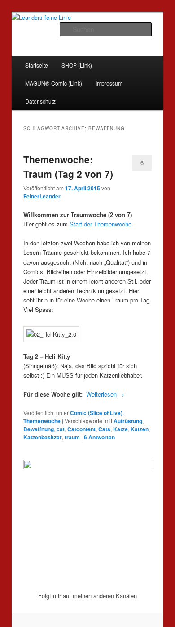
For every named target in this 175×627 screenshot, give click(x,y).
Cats (104, 429)
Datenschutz (40, 101)
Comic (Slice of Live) (96, 413)
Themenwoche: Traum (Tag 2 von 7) (68, 166)
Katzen (140, 429)
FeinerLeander (42, 196)
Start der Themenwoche (100, 224)
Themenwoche (42, 421)
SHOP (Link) (76, 65)
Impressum (109, 83)
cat (61, 429)
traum (72, 437)
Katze (120, 429)
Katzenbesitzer (42, 437)
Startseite (36, 65)
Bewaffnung (38, 429)
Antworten (99, 437)
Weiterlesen (105, 394)
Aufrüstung (128, 421)
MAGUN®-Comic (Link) (53, 83)
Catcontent (81, 429)
